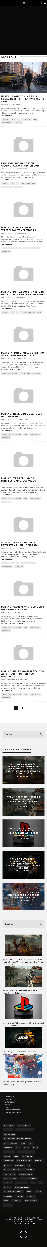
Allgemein (6, 119)
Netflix (38, 1161)
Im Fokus (5, 183)
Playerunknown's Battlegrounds (18, 1169)
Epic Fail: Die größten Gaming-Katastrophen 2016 (20, 164)
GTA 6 (35, 1147)
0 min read (6, 502)
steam (38, 1192)
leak (16, 1156)
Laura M (4, 104)
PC (19, 119)
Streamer (8, 1196)
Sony (29, 1192)
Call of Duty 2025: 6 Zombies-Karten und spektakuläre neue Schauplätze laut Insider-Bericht (23, 863)
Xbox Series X (31, 1200)
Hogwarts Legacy (25, 1152)
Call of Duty (9, 1134)
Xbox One (17, 1200)
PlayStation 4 (25, 1174)
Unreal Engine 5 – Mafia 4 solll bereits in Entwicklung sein (22, 99)
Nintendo (19, 1165)
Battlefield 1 (24, 1125)
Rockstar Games (22, 1187)
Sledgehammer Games (13, 1192)
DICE (23, 1143)
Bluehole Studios (24, 1130)
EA (30, 1143)
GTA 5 (26, 1147)
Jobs (7, 1107)
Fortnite (8, 1147)
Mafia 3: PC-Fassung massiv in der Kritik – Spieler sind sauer (23, 293)
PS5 (40, 1183)
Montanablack (23, 1161)
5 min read (18, 187)
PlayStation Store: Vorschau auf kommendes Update (22, 354)
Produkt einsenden (12, 1110)
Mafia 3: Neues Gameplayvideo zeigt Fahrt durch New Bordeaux (22, 674)
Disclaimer (9, 1099)
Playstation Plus (28, 1178)
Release (7, 1187)
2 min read (37, 312)
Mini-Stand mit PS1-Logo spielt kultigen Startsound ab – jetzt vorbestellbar (23, 832)
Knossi (7, 1156)
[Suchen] (41, 3)
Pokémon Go (21, 1183)
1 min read (18, 122)
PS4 (33, 1183)
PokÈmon (8, 1183)
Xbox (35, 119)
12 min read (19, 566)
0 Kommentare (7, 122)
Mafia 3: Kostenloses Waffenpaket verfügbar (18, 228)
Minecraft (8, 1161)
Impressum (9, 1096)
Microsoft (27, 1156)
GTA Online (9, 1152)
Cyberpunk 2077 (10, 1143)
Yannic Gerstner (8, 679)
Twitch (20, 1196)
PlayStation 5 (10, 1178)
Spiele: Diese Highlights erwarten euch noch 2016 (19, 543)
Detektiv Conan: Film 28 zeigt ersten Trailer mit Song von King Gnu (23, 895)
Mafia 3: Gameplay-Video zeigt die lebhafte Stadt (23, 608)
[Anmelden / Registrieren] (45, 3)
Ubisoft (31, 1196)
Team (7, 1104)
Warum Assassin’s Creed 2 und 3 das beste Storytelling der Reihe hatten (23, 800)
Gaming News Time (13, 1112)
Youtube (7, 1205)
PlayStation (26, 119)
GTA (18, 1147)
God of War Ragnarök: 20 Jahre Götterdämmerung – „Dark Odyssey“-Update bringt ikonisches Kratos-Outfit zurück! (23, 769)
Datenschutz (10, 1102)
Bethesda (8, 1130)
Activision (8, 1125)
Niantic (7, 1165)
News (14, 119)
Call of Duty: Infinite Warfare (17, 1139)
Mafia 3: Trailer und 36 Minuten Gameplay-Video (18, 479)
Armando (5, 168)
